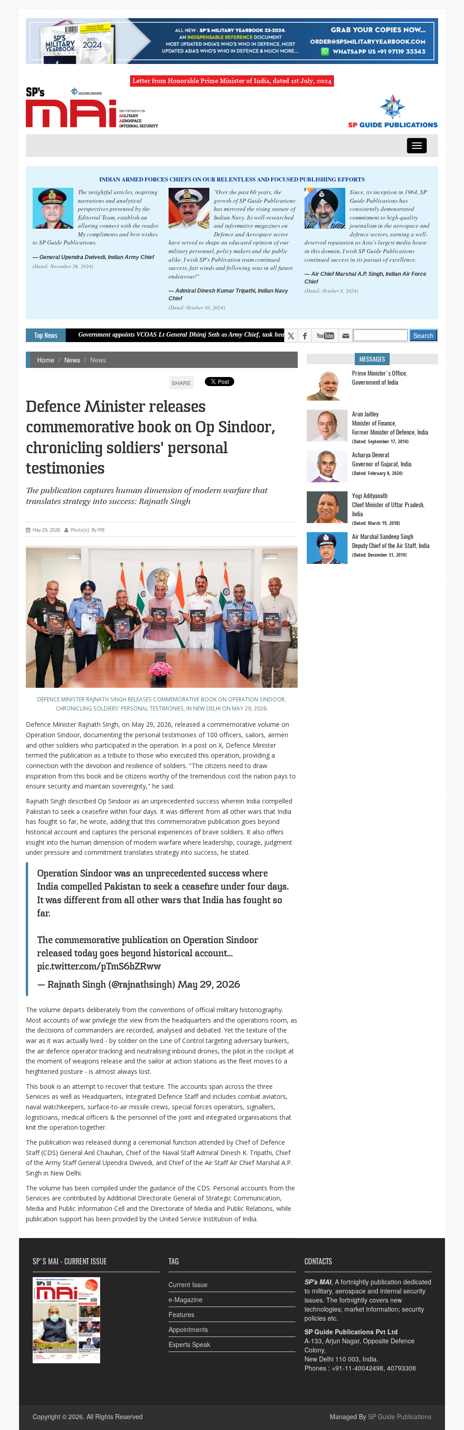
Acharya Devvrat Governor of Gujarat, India (381, 459)
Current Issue (188, 1284)
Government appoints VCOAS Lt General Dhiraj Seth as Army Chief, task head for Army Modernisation (177, 334)
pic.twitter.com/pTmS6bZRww (99, 966)
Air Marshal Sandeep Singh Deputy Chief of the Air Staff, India (391, 541)
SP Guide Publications (399, 1416)
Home (45, 359)
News (72, 359)
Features (181, 1314)
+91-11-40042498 (357, 1367)
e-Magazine (186, 1299)
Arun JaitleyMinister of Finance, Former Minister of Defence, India (390, 423)
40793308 (401, 1367)
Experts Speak (189, 1344)
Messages (372, 359)
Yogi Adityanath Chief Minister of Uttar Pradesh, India (388, 504)
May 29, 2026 (209, 984)
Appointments (188, 1329)
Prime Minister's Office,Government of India (379, 378)
